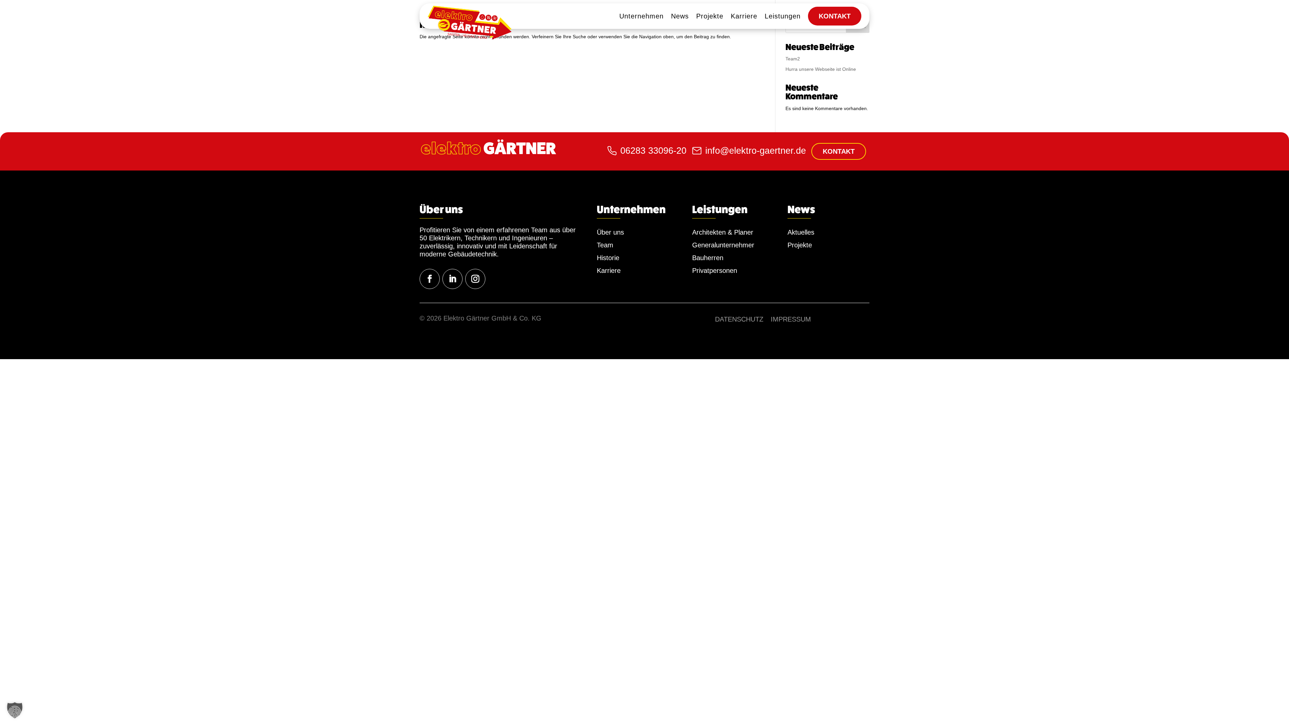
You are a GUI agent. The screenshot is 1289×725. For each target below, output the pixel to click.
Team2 (792, 58)
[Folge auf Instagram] (475, 279)
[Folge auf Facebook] (430, 279)
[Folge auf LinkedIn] (452, 279)
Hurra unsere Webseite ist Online (820, 69)
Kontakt (839, 151)
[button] (15, 710)
